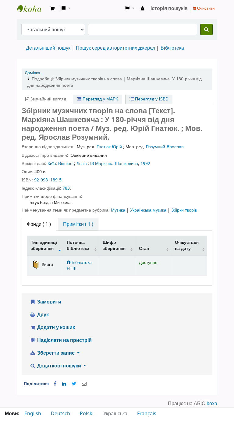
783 (66, 188)
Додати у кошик (55, 327)
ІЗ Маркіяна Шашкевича (114, 163)
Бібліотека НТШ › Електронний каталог (32, 8)
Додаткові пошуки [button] (59, 366)
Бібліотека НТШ (79, 265)
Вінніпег (66, 163)
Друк (42, 314)
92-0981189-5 (48, 180)
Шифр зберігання (114, 245)
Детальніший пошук (48, 48)
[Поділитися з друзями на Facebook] (55, 383)
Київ (52, 163)
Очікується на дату (187, 245)
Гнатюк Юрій (109, 147)
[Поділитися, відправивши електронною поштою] (84, 383)
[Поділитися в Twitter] (74, 383)
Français (146, 413)
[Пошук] (206, 29)
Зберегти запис (56, 353)
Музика (118, 210)
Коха (212, 403)
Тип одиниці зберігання (44, 245)
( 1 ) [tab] (39, 224)
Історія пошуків (169, 8)
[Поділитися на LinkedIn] (64, 383)
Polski (87, 413)
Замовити (48, 302)
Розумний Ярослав (164, 147)
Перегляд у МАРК (99, 99)
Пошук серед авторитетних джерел (115, 48)
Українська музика (149, 210)
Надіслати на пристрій (64, 340)
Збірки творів (184, 210)
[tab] (78, 224)
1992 (145, 163)
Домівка (32, 73)
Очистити (205, 8)
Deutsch (60, 413)
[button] (52, 8)
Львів (81, 163)
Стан (144, 248)
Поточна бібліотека (78, 245)
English (32, 413)
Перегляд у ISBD (151, 99)
